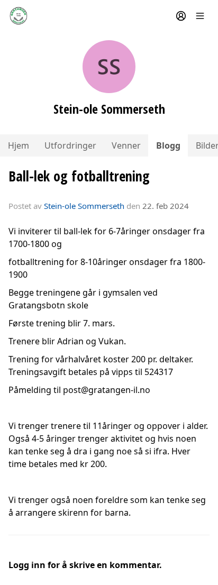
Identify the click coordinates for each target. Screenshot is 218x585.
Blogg (168, 145)
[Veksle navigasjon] (200, 15)
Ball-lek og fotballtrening (79, 176)
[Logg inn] (180, 15)
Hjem (18, 145)
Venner (126, 145)
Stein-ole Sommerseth (84, 205)
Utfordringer (70, 145)
